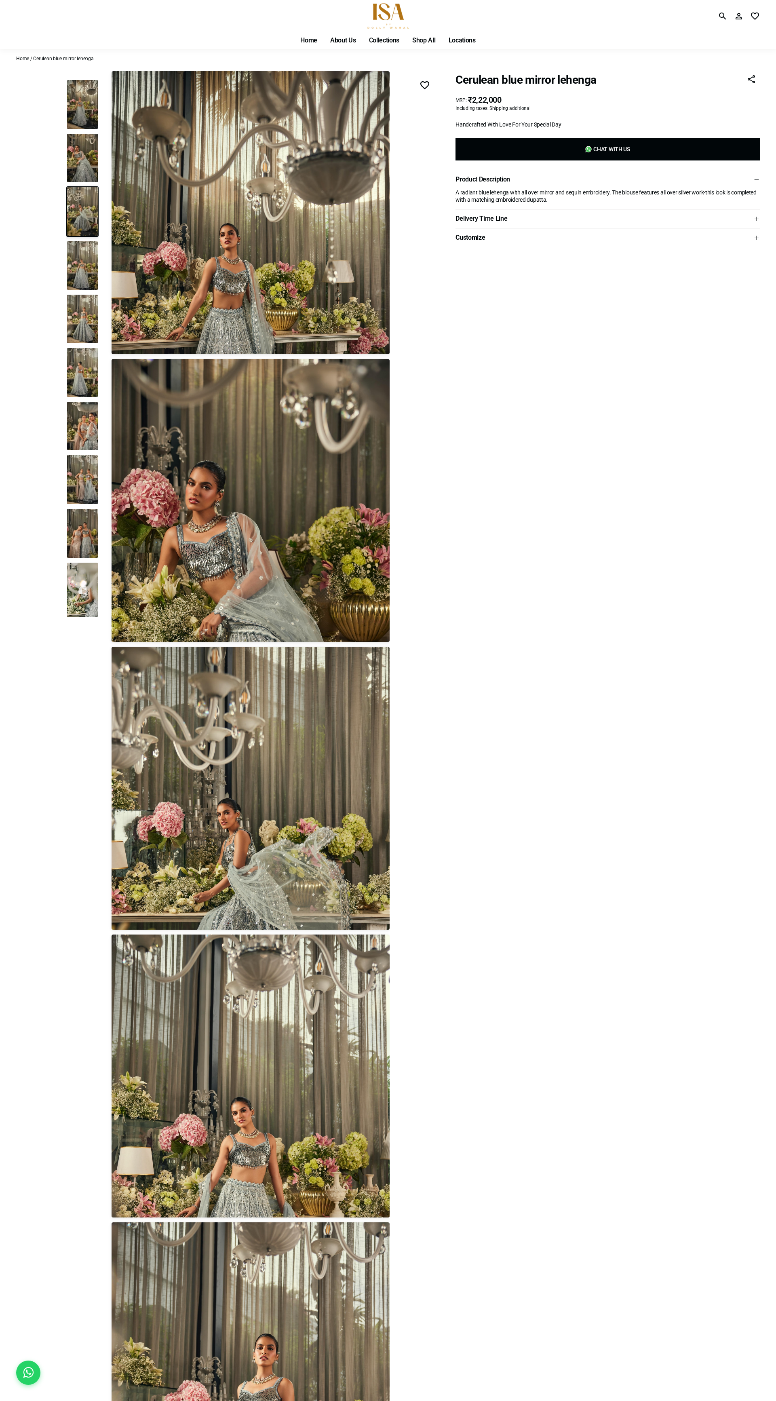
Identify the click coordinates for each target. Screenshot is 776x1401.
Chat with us (611, 149)
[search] (723, 16)
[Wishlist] (424, 86)
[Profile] (739, 16)
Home (22, 58)
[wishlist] (755, 16)
